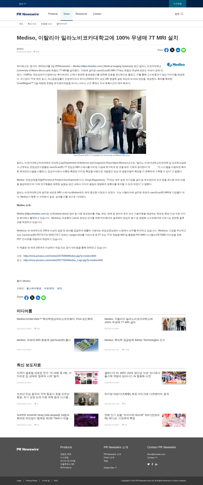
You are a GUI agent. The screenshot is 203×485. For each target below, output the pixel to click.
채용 (106, 461)
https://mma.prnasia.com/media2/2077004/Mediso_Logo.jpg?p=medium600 (63, 260)
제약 (59, 288)
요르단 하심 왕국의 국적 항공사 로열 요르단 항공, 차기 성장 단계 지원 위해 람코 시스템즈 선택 (44, 396)
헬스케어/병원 (33, 288)
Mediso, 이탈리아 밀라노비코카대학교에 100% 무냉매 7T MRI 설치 (128, 321)
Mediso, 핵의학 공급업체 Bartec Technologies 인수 (134, 340)
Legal (19, 481)
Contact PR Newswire (161, 447)
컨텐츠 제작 (65, 454)
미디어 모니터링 (67, 461)
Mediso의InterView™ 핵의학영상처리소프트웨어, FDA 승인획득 (55, 319)
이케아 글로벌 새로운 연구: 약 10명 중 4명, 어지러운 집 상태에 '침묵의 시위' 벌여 (44, 374)
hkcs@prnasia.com (156, 454)
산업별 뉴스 (46, 24)
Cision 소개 (109, 457)
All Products (65, 467)
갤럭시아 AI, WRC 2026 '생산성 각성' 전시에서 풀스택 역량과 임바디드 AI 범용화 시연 (132, 374)
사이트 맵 (45, 481)
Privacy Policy (31, 481)
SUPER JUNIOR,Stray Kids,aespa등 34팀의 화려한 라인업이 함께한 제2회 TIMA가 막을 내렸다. (44, 417)
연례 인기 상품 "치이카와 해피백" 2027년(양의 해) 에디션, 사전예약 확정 (132, 417)
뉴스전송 (177, 3)
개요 (21, 24)
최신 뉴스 (32, 24)
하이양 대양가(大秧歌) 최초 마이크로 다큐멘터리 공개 (136, 394)
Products (53, 14)
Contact (97, 14)
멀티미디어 (61, 24)
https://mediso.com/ (92, 66)
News (67, 14)
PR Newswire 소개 (116, 447)
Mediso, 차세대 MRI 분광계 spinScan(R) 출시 (44, 340)
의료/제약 (49, 288)
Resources (81, 14)
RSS (56, 481)
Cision (175, 481)
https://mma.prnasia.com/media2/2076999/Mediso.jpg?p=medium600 (59, 256)
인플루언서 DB (67, 464)
